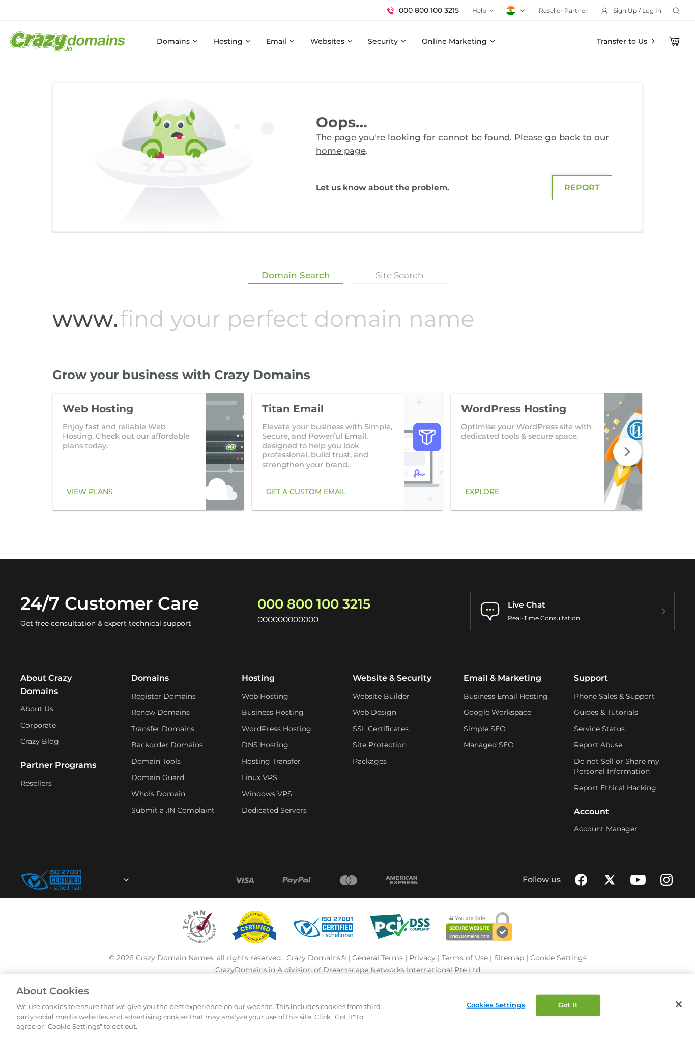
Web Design (374, 712)
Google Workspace (497, 712)
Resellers (36, 783)
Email (276, 41)
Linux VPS (259, 777)
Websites (327, 41)
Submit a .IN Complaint (173, 810)
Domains (173, 41)
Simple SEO (485, 728)
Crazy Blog (39, 741)
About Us (36, 708)
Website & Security (392, 678)
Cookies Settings (496, 1005)
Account (591, 811)
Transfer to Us (622, 41)
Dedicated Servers (274, 810)
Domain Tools (156, 761)
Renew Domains (160, 712)
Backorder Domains (167, 745)
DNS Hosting (265, 745)
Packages (370, 761)
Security (383, 41)
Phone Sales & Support (614, 696)
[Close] (679, 1004)
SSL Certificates (381, 728)
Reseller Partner (563, 10)
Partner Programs (58, 765)
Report (582, 187)
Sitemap (509, 957)
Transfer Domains (162, 728)
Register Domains (163, 696)
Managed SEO (489, 745)
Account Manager (606, 828)
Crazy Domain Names (174, 957)
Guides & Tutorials (606, 712)
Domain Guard (157, 777)
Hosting (228, 41)
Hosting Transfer (271, 761)
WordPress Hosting (276, 728)
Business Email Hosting (506, 696)
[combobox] (99, 880)
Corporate (38, 725)
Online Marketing (454, 41)
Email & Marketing (502, 678)
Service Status (599, 728)
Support (591, 678)
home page (341, 151)
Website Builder (381, 696)
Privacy (422, 957)
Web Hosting (265, 696)
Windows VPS (267, 793)
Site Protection (380, 745)
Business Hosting (273, 712)
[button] (627, 452)
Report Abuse (598, 745)
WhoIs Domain (158, 793)
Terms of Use (465, 957)
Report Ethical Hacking (615, 787)
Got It (568, 1005)
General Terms (377, 957)
